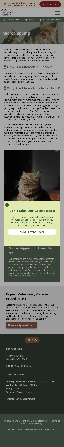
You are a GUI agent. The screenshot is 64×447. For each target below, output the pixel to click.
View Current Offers (32, 232)
